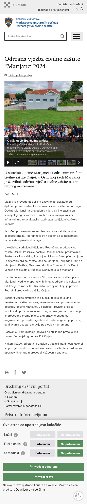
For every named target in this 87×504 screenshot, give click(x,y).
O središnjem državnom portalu (24, 392)
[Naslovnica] (43, 23)
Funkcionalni (12, 444)
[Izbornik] (77, 36)
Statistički (11, 453)
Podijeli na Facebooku (15, 372)
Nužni (8, 435)
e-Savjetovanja (13, 401)
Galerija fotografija (20, 75)
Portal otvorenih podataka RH (23, 405)
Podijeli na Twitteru (24, 372)
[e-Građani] (21, 5)
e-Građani (76, 4)
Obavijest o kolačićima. (30, 489)
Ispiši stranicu (6, 372)
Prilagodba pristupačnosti (52, 9)
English (62, 4)
